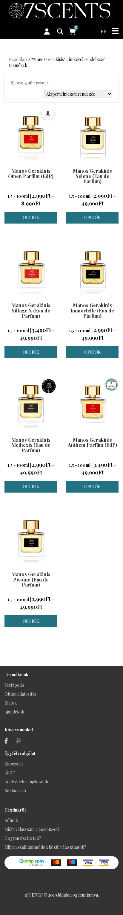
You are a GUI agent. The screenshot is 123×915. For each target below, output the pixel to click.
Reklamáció (15, 790)
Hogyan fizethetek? (22, 838)
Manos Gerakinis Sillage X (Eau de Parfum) (30, 310)
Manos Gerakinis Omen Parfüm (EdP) (30, 173)
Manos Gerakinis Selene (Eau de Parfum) (92, 176)
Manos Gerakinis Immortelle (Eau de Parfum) (92, 310)
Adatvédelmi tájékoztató (27, 781)
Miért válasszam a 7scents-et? (32, 829)
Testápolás (14, 685)
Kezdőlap (18, 59)
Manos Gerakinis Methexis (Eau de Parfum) (30, 445)
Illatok (10, 703)
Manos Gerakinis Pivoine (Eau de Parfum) (30, 579)
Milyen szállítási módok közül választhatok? (45, 847)
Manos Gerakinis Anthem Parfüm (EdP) (92, 442)
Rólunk (11, 820)
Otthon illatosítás (20, 694)
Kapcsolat (13, 764)
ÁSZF (9, 773)
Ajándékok (14, 712)
